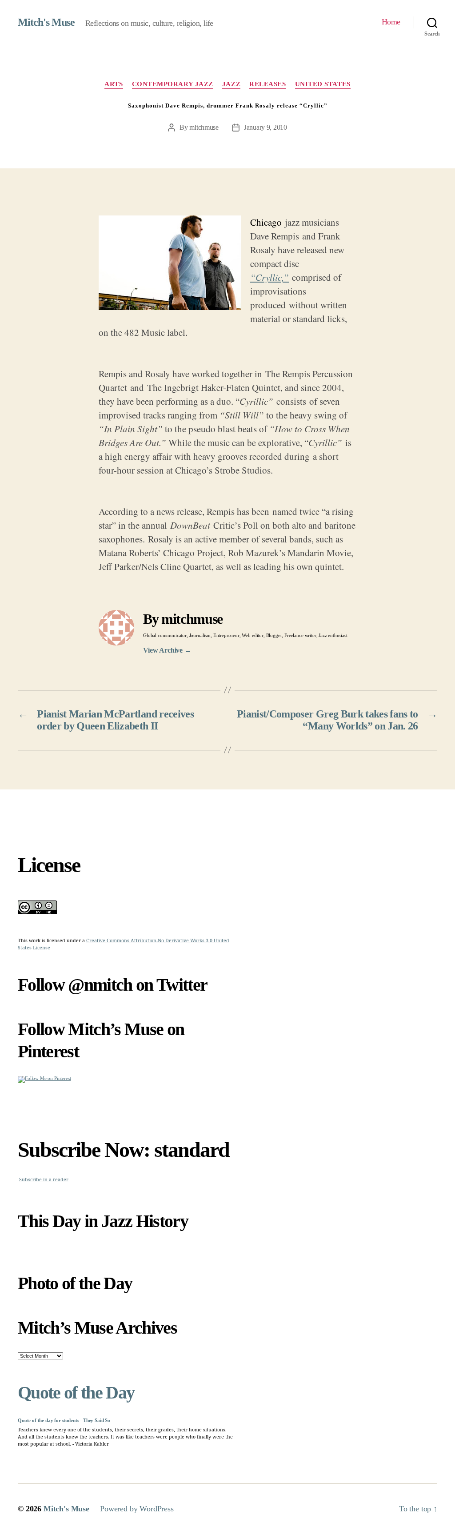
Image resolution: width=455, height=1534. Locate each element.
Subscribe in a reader (43, 1180)
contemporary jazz (172, 84)
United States (323, 84)
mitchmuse (204, 127)
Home (391, 21)
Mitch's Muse (46, 22)
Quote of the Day (76, 1393)
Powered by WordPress (137, 1508)
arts (113, 84)
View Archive (167, 650)
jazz (231, 84)
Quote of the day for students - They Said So (64, 1420)
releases (267, 84)
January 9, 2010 (265, 127)
